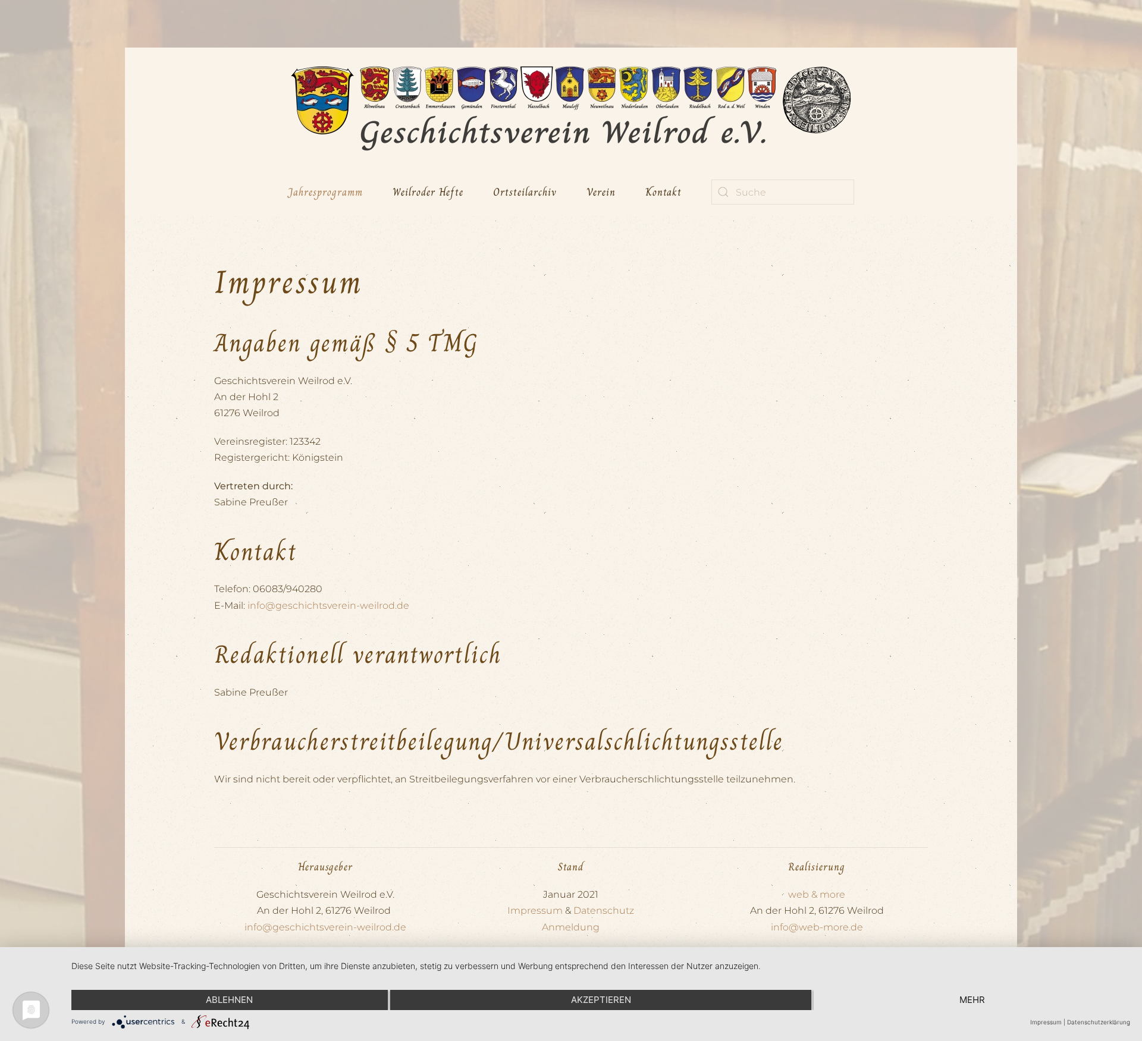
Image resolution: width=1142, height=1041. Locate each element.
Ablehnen (229, 999)
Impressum (535, 910)
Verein (601, 192)
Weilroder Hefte (428, 192)
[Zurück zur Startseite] (571, 107)
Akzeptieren (601, 999)
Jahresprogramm (325, 192)
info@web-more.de (817, 927)
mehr (972, 999)
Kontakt (663, 192)
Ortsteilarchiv (525, 192)
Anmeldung (571, 927)
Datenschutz (603, 910)
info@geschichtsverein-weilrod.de (328, 605)
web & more (816, 894)
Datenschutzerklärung (1098, 1022)
